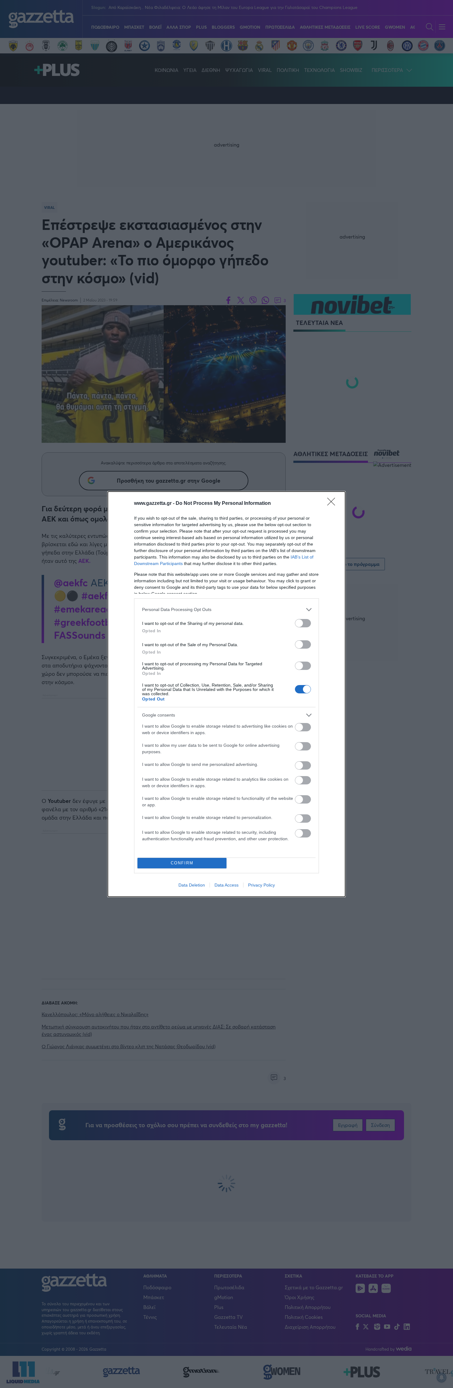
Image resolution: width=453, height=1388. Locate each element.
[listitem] (226, 609)
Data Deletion (191, 885)
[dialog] (226, 694)
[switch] (303, 623)
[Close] (333, 503)
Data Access (226, 885)
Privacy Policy (261, 885)
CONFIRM (182, 863)
